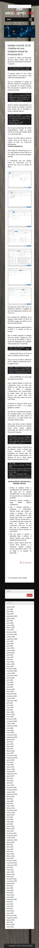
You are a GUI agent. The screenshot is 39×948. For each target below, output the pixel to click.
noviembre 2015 (12, 810)
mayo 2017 (10, 780)
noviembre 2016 (12, 790)
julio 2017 (10, 778)
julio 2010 (10, 922)
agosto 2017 (10, 776)
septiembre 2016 (12, 794)
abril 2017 (10, 783)
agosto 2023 (10, 652)
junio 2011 (10, 904)
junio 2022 (10, 682)
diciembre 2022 (11, 668)
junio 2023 (10, 655)
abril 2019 (10, 748)
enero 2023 (10, 666)
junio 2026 (10, 611)
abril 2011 (10, 908)
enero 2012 (10, 897)
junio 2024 (10, 641)
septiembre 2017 (12, 774)
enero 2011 (10, 913)
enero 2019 (10, 753)
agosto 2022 (10, 678)
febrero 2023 (11, 664)
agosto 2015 (10, 815)
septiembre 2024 (12, 639)
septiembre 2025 (12, 616)
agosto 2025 (10, 618)
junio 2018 (10, 762)
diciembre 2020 (11, 719)
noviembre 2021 (12, 696)
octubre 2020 (11, 723)
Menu (9, 19)
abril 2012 (10, 892)
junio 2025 (10, 623)
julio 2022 (10, 680)
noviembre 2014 (12, 835)
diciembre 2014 (11, 833)
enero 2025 (10, 630)
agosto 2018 (10, 760)
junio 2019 (10, 744)
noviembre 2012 (12, 881)
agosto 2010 (10, 920)
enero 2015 (10, 831)
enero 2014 (10, 858)
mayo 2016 (10, 801)
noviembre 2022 (12, 671)
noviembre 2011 (12, 899)
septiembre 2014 (12, 840)
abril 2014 (10, 851)
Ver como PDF (26, 562)
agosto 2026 (10, 607)
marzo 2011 (10, 911)
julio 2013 (10, 867)
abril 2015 (10, 824)
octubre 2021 (11, 698)
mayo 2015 (10, 822)
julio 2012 (10, 886)
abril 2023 (10, 659)
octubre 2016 (11, 792)
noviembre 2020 (12, 721)
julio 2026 (10, 609)
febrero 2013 (11, 874)
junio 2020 (10, 728)
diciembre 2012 (11, 879)
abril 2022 (10, 687)
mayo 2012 (10, 890)
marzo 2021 (10, 712)
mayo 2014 (10, 849)
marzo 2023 (10, 662)
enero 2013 (10, 876)
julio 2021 (10, 703)
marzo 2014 (10, 854)
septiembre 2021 (12, 700)
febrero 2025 (11, 627)
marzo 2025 (10, 625)
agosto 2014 (10, 842)
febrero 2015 (11, 828)
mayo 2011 (10, 906)
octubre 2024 (11, 636)
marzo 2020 (10, 732)
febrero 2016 (11, 808)
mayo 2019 (10, 746)
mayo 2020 (10, 730)
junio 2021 (10, 705)
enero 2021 (10, 716)
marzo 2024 (10, 648)
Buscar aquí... (19, 3)
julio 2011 (10, 901)
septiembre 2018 (12, 758)
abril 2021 (10, 710)
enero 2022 (10, 691)
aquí (9, 134)
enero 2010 (10, 927)
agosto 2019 (10, 739)
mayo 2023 (10, 657)
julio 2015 (10, 817)
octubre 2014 (11, 838)
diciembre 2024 (11, 632)
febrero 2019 (11, 751)
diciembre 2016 (11, 787)
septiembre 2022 (12, 675)
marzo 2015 (10, 826)
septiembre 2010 (12, 918)
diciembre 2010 (11, 915)
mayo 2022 (10, 685)
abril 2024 (10, 646)
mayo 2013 (10, 870)
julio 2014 (10, 844)
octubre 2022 (11, 673)
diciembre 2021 (11, 694)
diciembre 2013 (11, 860)
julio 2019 (10, 742)
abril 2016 (10, 803)
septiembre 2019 (12, 737)
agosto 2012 (10, 883)
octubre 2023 (11, 650)
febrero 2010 (11, 924)
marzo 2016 (10, 806)
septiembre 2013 (12, 865)
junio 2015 (10, 819)
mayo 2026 (10, 614)
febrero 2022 (11, 689)
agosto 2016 (10, 796)
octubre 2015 (11, 812)
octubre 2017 (11, 771)
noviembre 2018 (12, 755)
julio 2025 (10, 621)
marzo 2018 (10, 767)
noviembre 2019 (12, 735)
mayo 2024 (10, 643)
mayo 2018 (10, 764)
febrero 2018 (11, 769)
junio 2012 (10, 888)
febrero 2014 (11, 856)
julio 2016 (10, 799)
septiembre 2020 (12, 726)
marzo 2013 (10, 872)
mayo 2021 (10, 707)
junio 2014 (10, 847)
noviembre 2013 (12, 863)
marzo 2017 (10, 785)
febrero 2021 (11, 714)
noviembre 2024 (12, 634)
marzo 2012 (10, 895)
